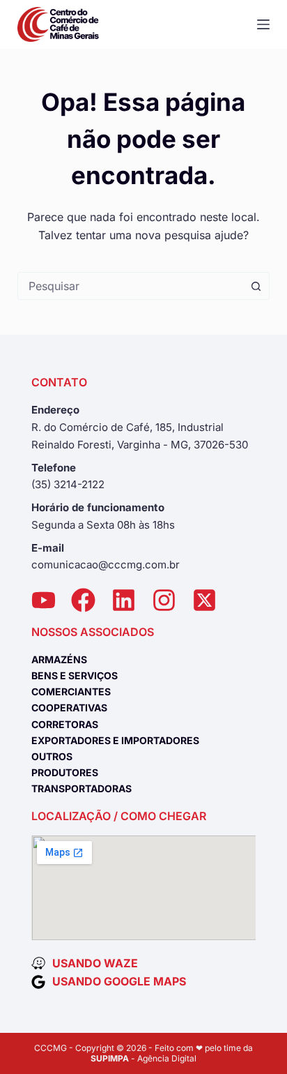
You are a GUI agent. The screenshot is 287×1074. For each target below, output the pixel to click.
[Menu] (263, 24)
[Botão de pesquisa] (255, 286)
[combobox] (130, 286)
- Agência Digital (143, 1058)
